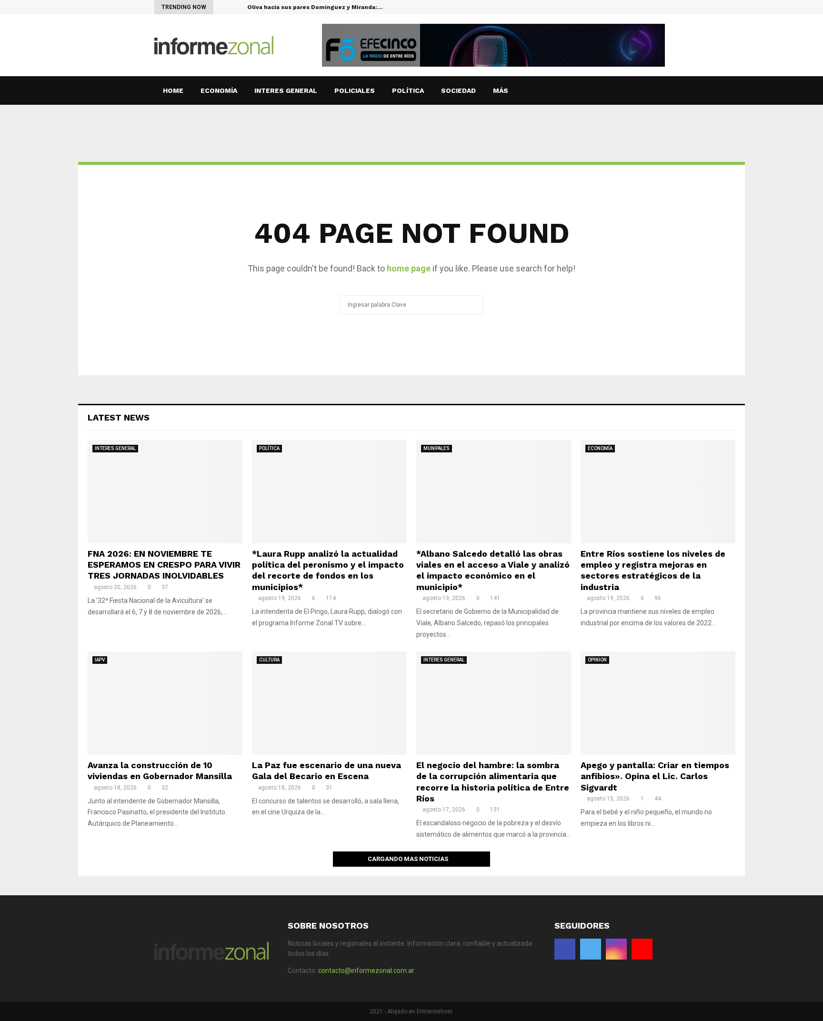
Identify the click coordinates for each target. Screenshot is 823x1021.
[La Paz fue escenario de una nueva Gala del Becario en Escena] (329, 703)
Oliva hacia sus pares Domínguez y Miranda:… (315, 7)
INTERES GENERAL (285, 90)
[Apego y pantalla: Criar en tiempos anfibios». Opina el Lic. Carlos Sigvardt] (658, 703)
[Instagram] (656, 7)
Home (173, 90)
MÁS (500, 90)
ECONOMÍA (219, 90)
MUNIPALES (436, 448)
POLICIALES (354, 90)
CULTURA (269, 659)
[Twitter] (646, 7)
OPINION (597, 659)
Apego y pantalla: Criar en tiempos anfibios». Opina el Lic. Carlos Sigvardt (655, 776)
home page (409, 268)
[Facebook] (636, 7)
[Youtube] (666, 7)
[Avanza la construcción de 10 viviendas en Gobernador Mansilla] (165, 703)
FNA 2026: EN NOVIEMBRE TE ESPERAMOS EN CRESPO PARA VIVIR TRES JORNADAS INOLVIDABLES (164, 565)
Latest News (119, 417)
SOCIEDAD (458, 90)
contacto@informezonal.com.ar (366, 970)
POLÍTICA (408, 90)
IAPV (100, 659)
